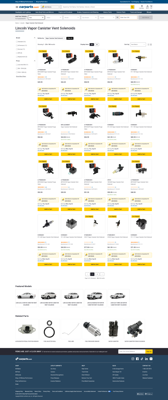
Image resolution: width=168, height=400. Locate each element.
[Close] (165, 397)
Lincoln (22, 23)
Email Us (145, 372)
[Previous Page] (87, 274)
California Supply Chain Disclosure (73, 391)
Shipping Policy (19, 391)
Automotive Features (118, 381)
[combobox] (36, 17)
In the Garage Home (118, 368)
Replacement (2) (22, 56)
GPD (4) (20, 53)
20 (91, 44)
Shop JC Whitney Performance (23, 378)
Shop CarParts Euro (20, 381)
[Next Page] (102, 274)
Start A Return (86, 375)
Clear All (69, 38)
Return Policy (38, 391)
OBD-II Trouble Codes (118, 378)
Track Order (85, 372)
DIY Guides (115, 375)
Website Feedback (148, 378)
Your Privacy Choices (118, 391)
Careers (53, 372)
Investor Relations (56, 381)
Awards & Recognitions (57, 375)
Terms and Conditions (57, 391)
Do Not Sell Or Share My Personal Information (26, 393)
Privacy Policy (46, 391)
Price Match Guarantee (88, 381)
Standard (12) (22, 41)
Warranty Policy (29, 391)
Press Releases (55, 378)
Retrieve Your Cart (87, 378)
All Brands (18, 375)
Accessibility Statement (90, 391)
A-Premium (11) (22, 45)
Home (17, 23)
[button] (55, 38)
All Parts (17, 372)
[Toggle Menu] (17, 7)
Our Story (53, 368)
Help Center (85, 368)
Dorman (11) (21, 49)
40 (97, 44)
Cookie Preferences (103, 391)
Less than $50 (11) (23, 64)
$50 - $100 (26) (22, 68)
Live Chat (145, 375)
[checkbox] (17, 41)
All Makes (18, 368)
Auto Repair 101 (117, 372)
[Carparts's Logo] (29, 7)
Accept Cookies (115, 397)
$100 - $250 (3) (22, 72)
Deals (16, 384)
